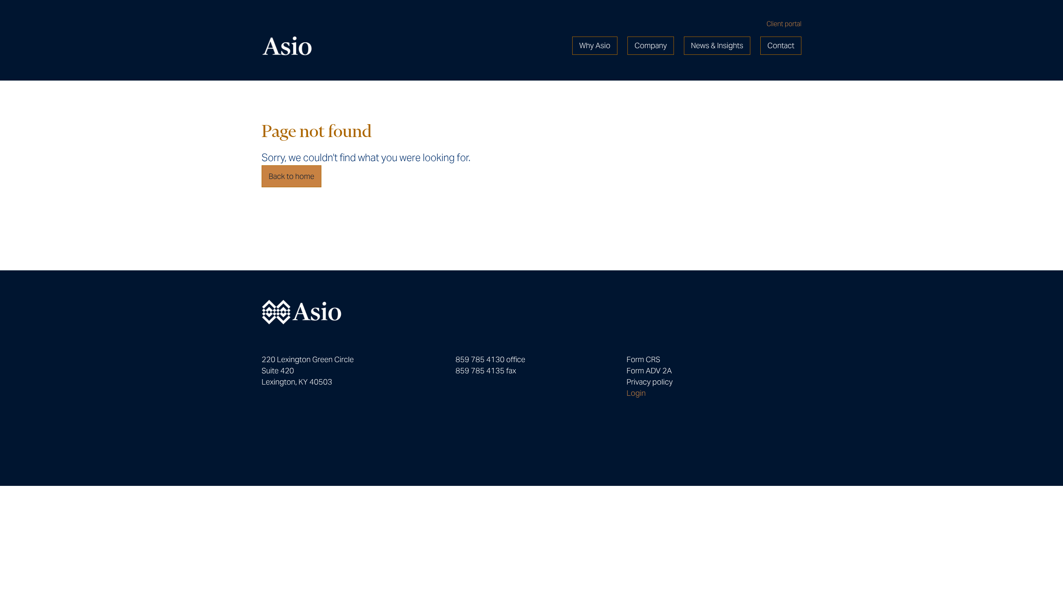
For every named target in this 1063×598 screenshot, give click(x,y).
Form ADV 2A (649, 370)
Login (636, 393)
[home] (287, 46)
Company (650, 45)
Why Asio (594, 45)
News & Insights (717, 45)
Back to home (291, 176)
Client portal (784, 24)
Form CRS (643, 359)
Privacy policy (650, 382)
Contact (780, 45)
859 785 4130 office (490, 359)
